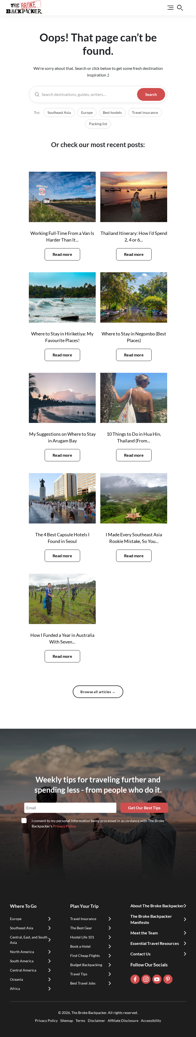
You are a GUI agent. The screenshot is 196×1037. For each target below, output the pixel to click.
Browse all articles (97, 692)
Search (151, 94)
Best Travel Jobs (82, 983)
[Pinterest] (168, 979)
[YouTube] (157, 979)
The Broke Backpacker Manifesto (151, 919)
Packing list (98, 124)
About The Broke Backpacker (157, 905)
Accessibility (151, 1020)
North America (22, 951)
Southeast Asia (59, 113)
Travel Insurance (83, 918)
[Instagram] (146, 979)
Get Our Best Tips (144, 807)
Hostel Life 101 (82, 937)
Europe (87, 113)
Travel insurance (145, 113)
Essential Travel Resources (154, 943)
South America (21, 961)
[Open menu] (167, 7)
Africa (15, 988)
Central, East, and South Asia (28, 940)
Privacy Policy (64, 826)
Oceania (16, 979)
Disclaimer (96, 1020)
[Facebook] (135, 979)
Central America (23, 970)
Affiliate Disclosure (123, 1020)
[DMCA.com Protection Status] (98, 1026)
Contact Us (140, 953)
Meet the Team (144, 932)
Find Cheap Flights (85, 955)
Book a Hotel (80, 946)
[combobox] (88, 94)
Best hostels (112, 113)
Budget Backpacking (86, 965)
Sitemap (66, 1020)
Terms (80, 1020)
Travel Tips (78, 974)
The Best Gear (81, 928)
